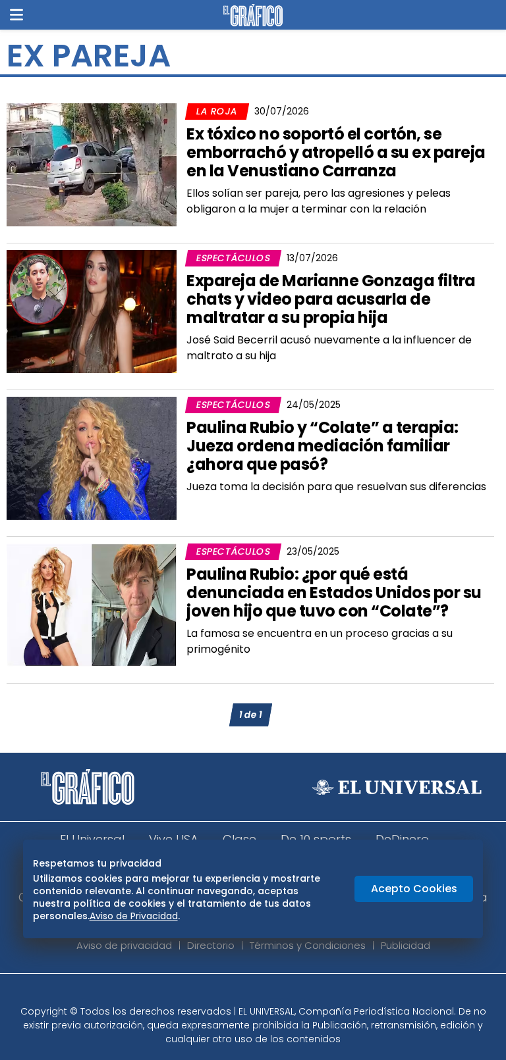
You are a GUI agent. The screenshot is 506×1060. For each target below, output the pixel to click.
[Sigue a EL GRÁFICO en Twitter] (248, 993)
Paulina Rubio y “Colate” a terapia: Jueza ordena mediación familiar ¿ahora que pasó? (322, 445)
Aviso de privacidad (124, 945)
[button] (16, 14)
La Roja (217, 111)
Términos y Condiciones (308, 945)
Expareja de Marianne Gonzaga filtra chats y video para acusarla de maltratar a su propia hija (331, 299)
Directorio (211, 945)
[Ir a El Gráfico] (252, 15)
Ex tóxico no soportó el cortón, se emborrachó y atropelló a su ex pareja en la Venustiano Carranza (336, 152)
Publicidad (405, 945)
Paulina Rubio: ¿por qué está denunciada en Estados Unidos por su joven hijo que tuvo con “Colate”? (334, 592)
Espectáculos (233, 258)
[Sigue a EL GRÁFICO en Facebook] (239, 993)
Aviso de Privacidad (134, 915)
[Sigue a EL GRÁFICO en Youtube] (266, 993)
